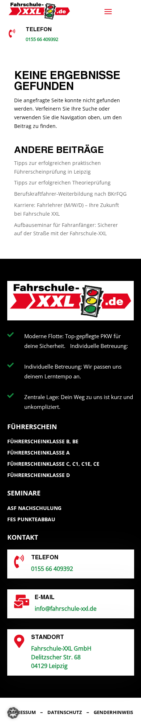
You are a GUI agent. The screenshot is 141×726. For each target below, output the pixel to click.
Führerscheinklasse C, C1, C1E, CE (53, 463)
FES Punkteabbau (31, 519)
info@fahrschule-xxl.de (66, 609)
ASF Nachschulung (34, 508)
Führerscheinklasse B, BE (42, 441)
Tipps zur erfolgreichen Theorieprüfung (62, 182)
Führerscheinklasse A (38, 452)
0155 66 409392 (42, 39)
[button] (13, 713)
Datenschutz (64, 712)
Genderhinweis (113, 712)
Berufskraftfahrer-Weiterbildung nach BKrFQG (70, 193)
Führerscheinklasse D (38, 475)
